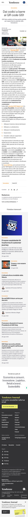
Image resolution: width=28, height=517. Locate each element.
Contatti (18, 445)
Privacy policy (3, 496)
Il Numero (17, 422)
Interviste (17, 424)
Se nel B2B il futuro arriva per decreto (12, 299)
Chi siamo (4, 445)
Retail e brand (13, 383)
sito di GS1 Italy (8, 165)
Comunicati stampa (20, 427)
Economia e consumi (13, 377)
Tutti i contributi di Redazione (9, 201)
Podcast (17, 432)
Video (16, 429)
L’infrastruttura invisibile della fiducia (12, 276)
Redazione (5, 30)
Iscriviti (5, 512)
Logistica (20, 380)
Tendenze (6, 460)
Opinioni (17, 417)
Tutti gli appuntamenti (20, 437)
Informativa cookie (9, 496)
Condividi (22, 31)
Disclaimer (16, 495)
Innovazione (6, 183)
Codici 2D (14, 183)
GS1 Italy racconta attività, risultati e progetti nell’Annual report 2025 (12, 346)
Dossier (17, 420)
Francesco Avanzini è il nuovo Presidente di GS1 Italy (12, 324)
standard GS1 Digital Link (16, 106)
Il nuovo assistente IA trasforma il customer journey (11, 242)
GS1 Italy (6, 451)
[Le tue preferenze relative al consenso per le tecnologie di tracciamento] (26, 387)
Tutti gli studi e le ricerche (6, 438)
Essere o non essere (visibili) (18, 264)
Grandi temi (5, 427)
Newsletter (11, 445)
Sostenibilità (14, 386)
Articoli (16, 415)
